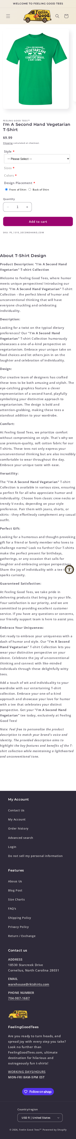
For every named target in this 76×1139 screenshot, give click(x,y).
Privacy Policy (18, 927)
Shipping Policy (19, 918)
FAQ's (12, 908)
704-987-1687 (19, 998)
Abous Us (15, 881)
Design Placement (18, 183)
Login (12, 847)
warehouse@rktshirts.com (28, 984)
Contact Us (16, 810)
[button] (8, 16)
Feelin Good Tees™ (30, 1129)
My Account (17, 819)
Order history (18, 828)
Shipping (8, 143)
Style (8, 151)
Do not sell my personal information (35, 856)
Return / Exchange (21, 936)
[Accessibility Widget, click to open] (69, 569)
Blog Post (15, 890)
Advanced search (20, 838)
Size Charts (16, 899)
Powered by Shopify (55, 1129)
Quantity (9, 199)
